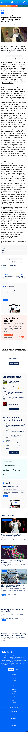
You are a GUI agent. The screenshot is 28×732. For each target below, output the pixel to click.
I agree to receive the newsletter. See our (14, 296)
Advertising (14, 696)
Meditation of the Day (11, 470)
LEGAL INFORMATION (14, 718)
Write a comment (14, 363)
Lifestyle (14, 678)
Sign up (5, 300)
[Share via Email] (19, 58)
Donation (14, 695)
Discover (14, 682)
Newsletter (14, 687)
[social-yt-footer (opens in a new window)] (10, 707)
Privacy (14, 727)
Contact (14, 723)
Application (14, 689)
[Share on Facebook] (12, 58)
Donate (13, 5)
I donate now (7, 334)
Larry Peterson (16, 24)
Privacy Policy (14, 725)
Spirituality (14, 680)
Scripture (4, 571)
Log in (18, 358)
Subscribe (5, 5)
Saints (3, 268)
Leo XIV (4, 595)
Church (2, 10)
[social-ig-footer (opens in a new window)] (17, 707)
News (14, 676)
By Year (14, 702)
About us (14, 716)
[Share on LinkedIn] (15, 58)
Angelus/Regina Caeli (7, 520)
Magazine (14, 691)
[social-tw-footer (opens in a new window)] (15, 707)
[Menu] (5, 2)
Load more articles (14, 409)
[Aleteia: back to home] (14, 2)
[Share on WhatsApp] (22, 58)
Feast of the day (9, 465)
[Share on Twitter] (17, 58)
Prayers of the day (10, 475)
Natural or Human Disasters (8, 546)
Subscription (14, 693)
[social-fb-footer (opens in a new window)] (12, 707)
